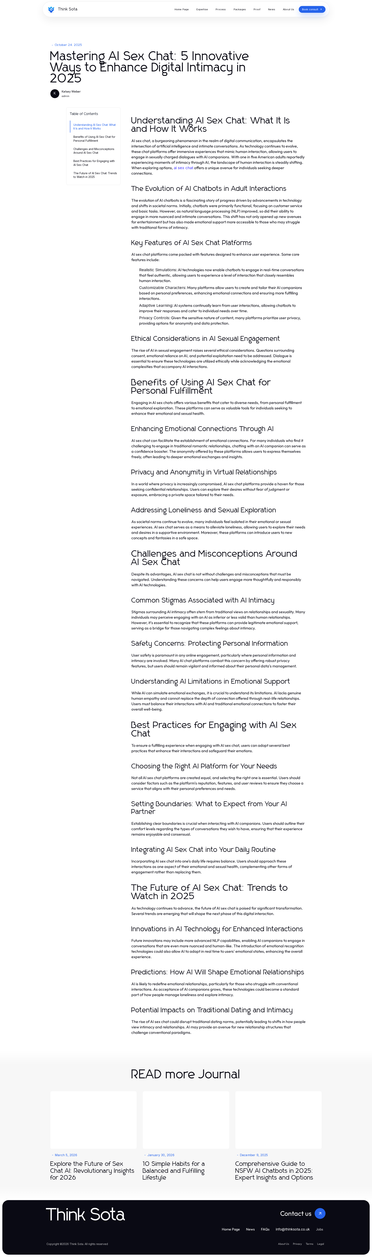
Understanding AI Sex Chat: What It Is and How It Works (94, 126)
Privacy (297, 1244)
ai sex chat (183, 167)
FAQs (265, 1229)
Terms (309, 1244)
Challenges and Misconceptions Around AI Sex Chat (93, 150)
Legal (320, 1244)
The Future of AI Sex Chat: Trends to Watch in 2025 (95, 174)
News (250, 1229)
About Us (283, 1244)
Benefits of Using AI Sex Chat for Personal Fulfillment (94, 138)
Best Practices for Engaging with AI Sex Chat (94, 162)
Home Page (231, 1229)
